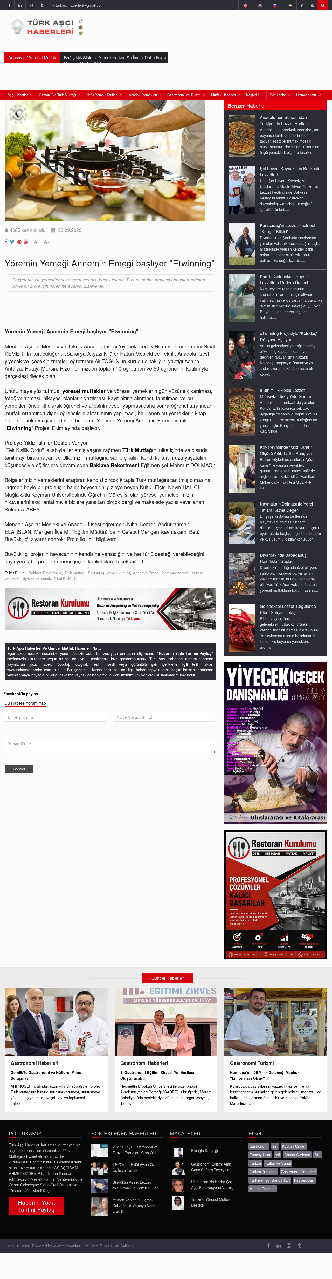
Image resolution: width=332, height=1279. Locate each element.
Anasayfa (17, 57)
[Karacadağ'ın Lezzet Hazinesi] (242, 243)
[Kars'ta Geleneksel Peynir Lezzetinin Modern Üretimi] (242, 297)
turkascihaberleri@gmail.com (80, 5)
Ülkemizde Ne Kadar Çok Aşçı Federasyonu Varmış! (212, 1184)
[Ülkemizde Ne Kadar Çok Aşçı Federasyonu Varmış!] (178, 1185)
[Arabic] (289, 5)
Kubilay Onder (294, 1146)
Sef (317, 1154)
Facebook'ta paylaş (20, 693)
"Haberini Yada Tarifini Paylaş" (185, 653)
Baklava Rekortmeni (45, 572)
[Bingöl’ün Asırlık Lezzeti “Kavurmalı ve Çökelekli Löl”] (99, 1186)
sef (275, 1146)
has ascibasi (304, 1180)
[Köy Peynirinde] (242, 468)
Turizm (255, 1163)
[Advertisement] (99, 309)
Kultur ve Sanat (278, 1163)
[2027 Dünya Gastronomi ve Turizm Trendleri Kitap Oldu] (99, 1150)
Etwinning (96, 572)
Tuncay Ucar (260, 1154)
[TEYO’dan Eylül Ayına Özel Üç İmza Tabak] (99, 1168)
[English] (260, 5)
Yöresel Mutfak (42, 57)
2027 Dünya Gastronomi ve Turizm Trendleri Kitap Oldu (135, 1149)
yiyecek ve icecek (36, 578)
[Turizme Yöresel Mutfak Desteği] (178, 1203)
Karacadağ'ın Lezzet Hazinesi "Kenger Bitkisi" (287, 228)
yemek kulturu (118, 572)
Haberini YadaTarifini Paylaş (36, 1205)
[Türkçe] (245, 5)
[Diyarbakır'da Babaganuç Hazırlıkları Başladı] (242, 573)
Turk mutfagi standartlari (270, 1180)
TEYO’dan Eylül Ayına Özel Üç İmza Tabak (135, 1167)
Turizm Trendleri (263, 1171)
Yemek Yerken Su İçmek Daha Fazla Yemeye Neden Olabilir (135, 1205)
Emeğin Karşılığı (204, 1150)
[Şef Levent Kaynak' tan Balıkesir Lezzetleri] (242, 189)
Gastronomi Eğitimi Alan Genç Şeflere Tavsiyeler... (212, 1166)
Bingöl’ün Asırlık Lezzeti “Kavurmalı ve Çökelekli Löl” (135, 1184)
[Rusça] (275, 5)
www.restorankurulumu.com (76, 1245)
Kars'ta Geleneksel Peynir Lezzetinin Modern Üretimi (284, 279)
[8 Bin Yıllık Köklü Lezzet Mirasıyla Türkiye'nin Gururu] (242, 411)
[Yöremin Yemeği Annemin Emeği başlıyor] (7, 241)
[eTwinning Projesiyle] (242, 354)
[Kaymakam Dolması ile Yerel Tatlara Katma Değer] (242, 522)
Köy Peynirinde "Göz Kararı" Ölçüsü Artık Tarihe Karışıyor (286, 450)
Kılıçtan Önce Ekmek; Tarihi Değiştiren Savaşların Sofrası (113, 61)
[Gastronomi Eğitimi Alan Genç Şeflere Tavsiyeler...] (178, 1168)
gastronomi (259, 1146)
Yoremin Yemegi (175, 572)
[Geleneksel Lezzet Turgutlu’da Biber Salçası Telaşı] (242, 627)
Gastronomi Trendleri (298, 1171)
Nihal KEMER (65, 578)
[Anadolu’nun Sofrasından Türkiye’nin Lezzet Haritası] (242, 135)
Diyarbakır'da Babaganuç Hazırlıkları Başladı (283, 558)
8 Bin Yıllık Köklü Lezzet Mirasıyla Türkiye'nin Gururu (285, 393)
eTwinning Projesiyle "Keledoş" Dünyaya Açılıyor (289, 336)
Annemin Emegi (146, 572)
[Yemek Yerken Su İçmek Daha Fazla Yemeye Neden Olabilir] (99, 1206)
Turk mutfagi (75, 572)
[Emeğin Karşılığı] (178, 1152)
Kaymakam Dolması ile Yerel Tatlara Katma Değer (286, 507)
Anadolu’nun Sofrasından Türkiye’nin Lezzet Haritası (284, 120)
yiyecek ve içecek (25, 361)
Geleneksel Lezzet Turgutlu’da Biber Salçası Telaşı (288, 609)
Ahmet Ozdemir (297, 1154)
